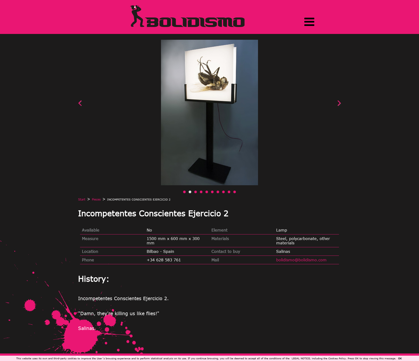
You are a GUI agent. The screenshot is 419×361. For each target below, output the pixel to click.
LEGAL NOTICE (301, 358)
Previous (90, 105)
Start (81, 199)
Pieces (96, 199)
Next (329, 105)
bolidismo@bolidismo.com (301, 260)
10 (234, 192)
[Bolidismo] (187, 26)
